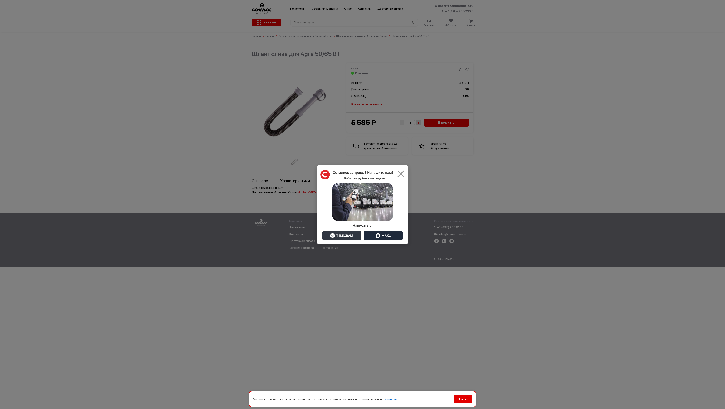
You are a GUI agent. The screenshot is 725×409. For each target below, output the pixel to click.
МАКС (386, 235)
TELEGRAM (344, 235)
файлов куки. (392, 398)
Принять (463, 398)
